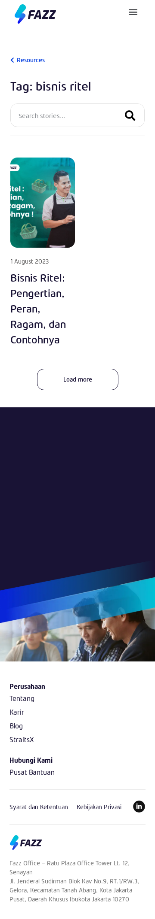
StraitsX (21, 739)
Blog (16, 725)
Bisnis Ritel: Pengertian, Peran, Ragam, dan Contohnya (38, 308)
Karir (16, 711)
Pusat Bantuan (32, 771)
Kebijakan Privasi (99, 807)
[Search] (130, 115)
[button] (133, 11)
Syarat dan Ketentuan (38, 807)
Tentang (21, 698)
